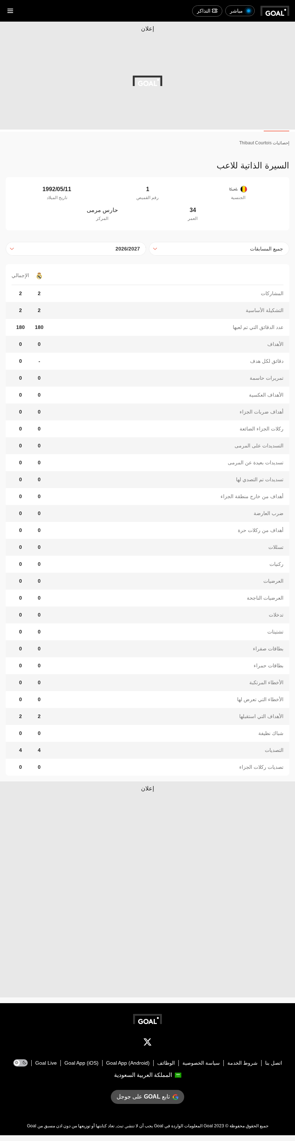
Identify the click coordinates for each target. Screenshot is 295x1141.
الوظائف (166, 1063)
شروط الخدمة (242, 1063)
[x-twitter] (147, 1043)
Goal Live (46, 1063)
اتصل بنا (273, 1063)
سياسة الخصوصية (201, 1063)
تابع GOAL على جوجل (143, 1096)
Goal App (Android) (128, 1063)
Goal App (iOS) (81, 1063)
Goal (208, 1125)
